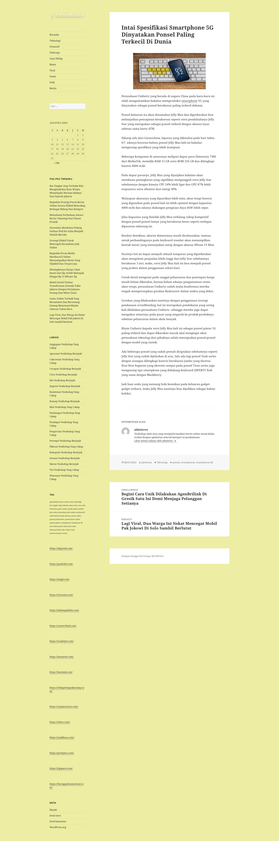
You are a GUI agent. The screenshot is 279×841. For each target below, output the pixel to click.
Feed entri (55, 815)
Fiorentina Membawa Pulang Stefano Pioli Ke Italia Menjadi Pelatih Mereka (66, 231)
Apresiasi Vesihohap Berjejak (66, 353)
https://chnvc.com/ (60, 722)
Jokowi (81, 509)
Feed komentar (58, 821)
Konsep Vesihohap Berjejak (65, 401)
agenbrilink (54, 502)
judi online (54, 512)
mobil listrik (54, 516)
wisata (64, 533)
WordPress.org (58, 827)
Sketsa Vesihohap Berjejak (64, 464)
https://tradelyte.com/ (62, 641)
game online (62, 509)
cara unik (81, 505)
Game (53, 76)
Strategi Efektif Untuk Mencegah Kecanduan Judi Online (64, 244)
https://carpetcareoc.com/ (64, 706)
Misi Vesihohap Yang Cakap (65, 407)
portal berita (60, 519)
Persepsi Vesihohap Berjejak (65, 440)
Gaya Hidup (56, 58)
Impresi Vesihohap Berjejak (65, 386)
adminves (146, 462)
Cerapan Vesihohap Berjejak (65, 368)
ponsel (52, 519)
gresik (70, 509)
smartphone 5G (77, 523)
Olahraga (55, 52)
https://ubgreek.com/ (61, 548)
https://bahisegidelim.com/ (64, 610)
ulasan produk (55, 530)
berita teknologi (75, 502)
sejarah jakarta (55, 523)
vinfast (67, 530)
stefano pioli (57, 526)
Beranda (54, 34)
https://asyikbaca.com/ (62, 737)
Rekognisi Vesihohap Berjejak (66, 452)
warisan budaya (56, 533)
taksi (74, 526)
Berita (53, 88)
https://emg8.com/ (59, 579)
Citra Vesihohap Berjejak (63, 374)
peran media (76, 516)
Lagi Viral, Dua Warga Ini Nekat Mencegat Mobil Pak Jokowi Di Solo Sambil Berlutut (67, 318)
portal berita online (72, 519)
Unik (52, 82)
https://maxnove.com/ (62, 656)
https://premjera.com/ (62, 753)
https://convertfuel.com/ (63, 625)
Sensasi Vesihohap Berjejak (65, 458)
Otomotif (54, 46)
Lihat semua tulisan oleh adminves (153, 440)
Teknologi (55, 40)
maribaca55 (80, 512)
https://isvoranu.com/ (61, 594)
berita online (64, 502)
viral (72, 530)
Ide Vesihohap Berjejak (62, 380)
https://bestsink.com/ (61, 672)
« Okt (57, 163)
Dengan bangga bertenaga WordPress (142, 556)
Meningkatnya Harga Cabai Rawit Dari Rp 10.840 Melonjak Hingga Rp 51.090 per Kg (67, 273)
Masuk (53, 809)
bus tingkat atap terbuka (59, 505)
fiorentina (53, 509)
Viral (52, 70)
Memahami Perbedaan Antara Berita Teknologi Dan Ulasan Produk (66, 218)
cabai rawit (73, 505)
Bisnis (53, 64)
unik (63, 530)
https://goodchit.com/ (61, 564)
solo (51, 526)
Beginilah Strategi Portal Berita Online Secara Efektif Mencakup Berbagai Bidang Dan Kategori (67, 206)
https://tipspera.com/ (61, 768)
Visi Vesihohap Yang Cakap (64, 469)
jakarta (75, 509)
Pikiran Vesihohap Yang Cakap (66, 446)
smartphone (65, 523)
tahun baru (67, 526)
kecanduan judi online (66, 512)
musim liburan (65, 516)
